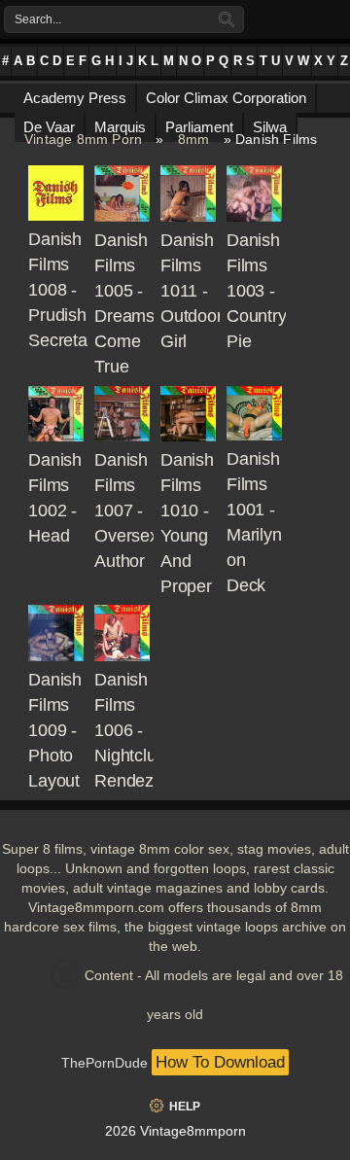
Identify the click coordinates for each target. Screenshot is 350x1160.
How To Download (220, 1062)
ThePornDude (104, 1063)
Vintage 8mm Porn (83, 139)
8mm (194, 139)
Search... (38, 19)
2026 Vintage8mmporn (175, 1131)
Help (184, 1106)
